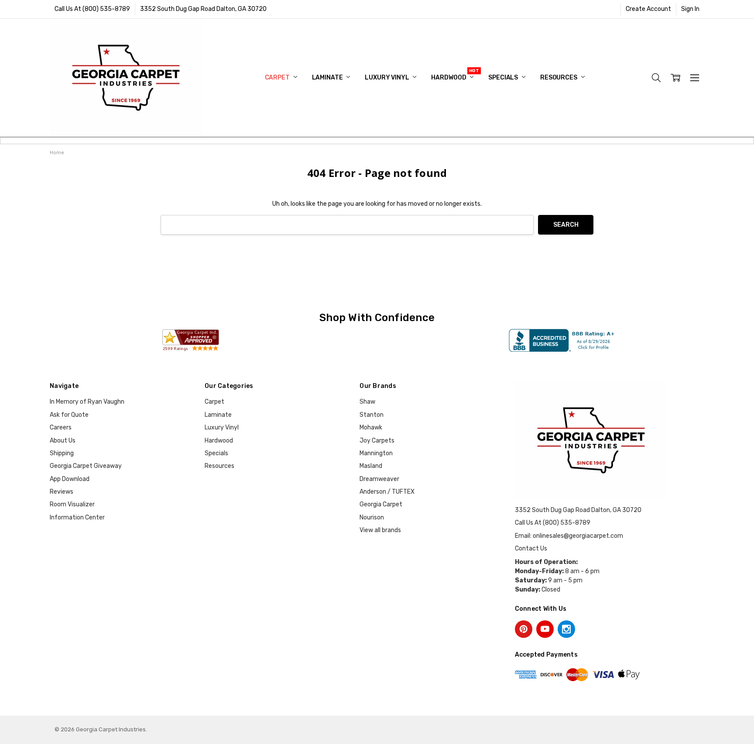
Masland (371, 466)
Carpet (278, 77)
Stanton (372, 415)
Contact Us (531, 548)
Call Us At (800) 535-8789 (92, 9)
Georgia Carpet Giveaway (86, 466)
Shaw (367, 401)
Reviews (61, 491)
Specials (503, 77)
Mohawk (371, 427)
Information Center (77, 517)
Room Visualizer (72, 504)
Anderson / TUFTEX (387, 491)
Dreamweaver (379, 479)
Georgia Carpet (381, 504)
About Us (62, 440)
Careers (61, 427)
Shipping (62, 453)
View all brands (380, 530)
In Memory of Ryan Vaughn (87, 401)
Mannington (376, 453)
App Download (69, 479)
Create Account (648, 9)
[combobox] (347, 225)
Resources (559, 77)
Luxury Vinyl (387, 77)
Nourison (372, 517)
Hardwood (449, 77)
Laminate (328, 77)
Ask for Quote (69, 415)
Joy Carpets (377, 440)
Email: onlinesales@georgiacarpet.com (569, 536)
